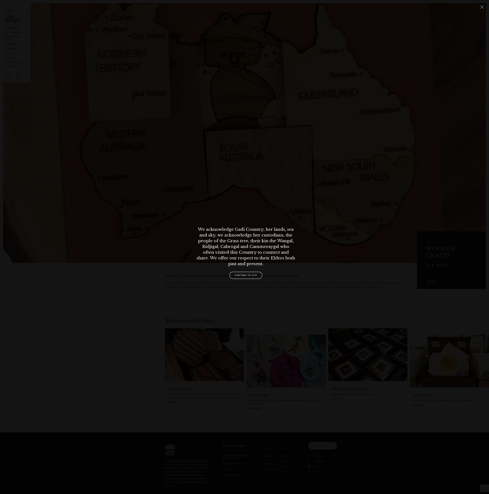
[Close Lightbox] (482, 7)
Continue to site (246, 275)
